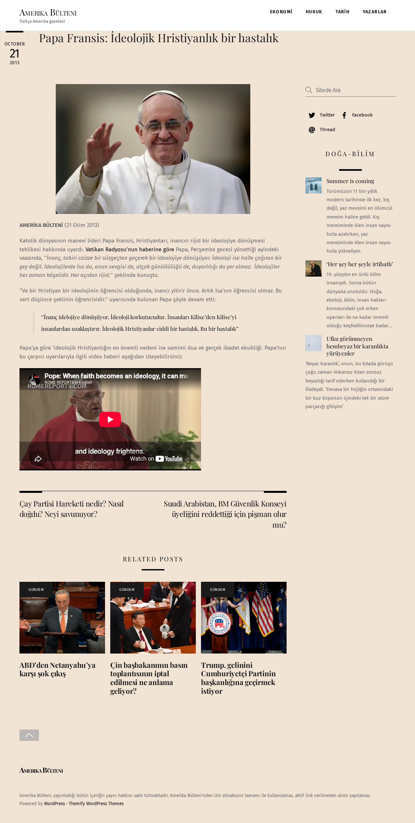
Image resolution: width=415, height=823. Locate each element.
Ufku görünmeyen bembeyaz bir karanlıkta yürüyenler (357, 346)
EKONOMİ (281, 12)
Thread (326, 129)
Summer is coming (350, 180)
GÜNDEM (36, 590)
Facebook (362, 115)
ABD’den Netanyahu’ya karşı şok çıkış (57, 669)
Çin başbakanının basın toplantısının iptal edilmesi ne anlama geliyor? (149, 678)
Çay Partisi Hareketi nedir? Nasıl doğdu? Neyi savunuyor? (71, 508)
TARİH (343, 12)
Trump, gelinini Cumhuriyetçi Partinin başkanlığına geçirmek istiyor (238, 678)
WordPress (54, 803)
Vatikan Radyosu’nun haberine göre (130, 249)
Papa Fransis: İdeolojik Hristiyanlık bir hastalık (159, 37)
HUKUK (314, 12)
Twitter (326, 115)
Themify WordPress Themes (96, 803)
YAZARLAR (375, 12)
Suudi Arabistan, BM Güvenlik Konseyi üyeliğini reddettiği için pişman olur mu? (225, 514)
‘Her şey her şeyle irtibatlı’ (359, 264)
